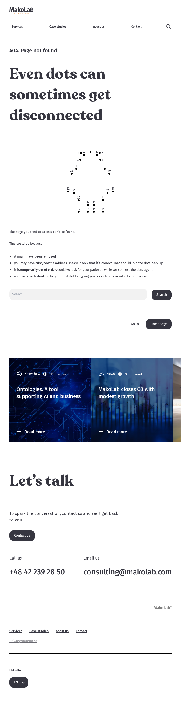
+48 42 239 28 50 (37, 571)
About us (99, 26)
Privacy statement (23, 641)
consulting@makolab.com (127, 571)
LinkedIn (15, 670)
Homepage (159, 324)
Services (17, 26)
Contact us (22, 535)
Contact (136, 26)
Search (161, 295)
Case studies (57, 26)
